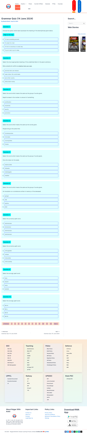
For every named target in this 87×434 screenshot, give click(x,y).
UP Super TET (30, 367)
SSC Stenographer (11, 365)
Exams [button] (23, 4)
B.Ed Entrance (30, 348)
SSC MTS (9, 360)
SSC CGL (9, 348)
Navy (68, 362)
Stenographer (50, 395)
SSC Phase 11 (10, 362)
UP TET (29, 369)
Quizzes (47, 4)
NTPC (28, 383)
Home (17, 4)
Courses (60, 4)
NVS (28, 362)
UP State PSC (70, 378)
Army (68, 351)
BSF (67, 355)
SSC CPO (9, 353)
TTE (28, 390)
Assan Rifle (69, 353)
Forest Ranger (50, 385)
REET (28, 365)
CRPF (68, 360)
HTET (28, 358)
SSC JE (9, 358)
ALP (28, 378)
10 (43, 323)
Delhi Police (49, 351)
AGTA (48, 397)
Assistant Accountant (12, 378)
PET (48, 378)
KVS (28, 360)
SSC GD (9, 355)
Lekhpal (49, 388)
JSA (48, 399)
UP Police (49, 360)
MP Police (49, 355)
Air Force (69, 348)
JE (8, 383)
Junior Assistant (51, 381)
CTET (28, 353)
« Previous (6, 323)
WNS (47, 431)
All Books (17, 8)
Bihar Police (49, 348)
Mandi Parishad (50, 390)
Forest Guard (50, 383)
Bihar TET (29, 351)
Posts (30, 4)
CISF (68, 358)
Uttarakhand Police (51, 362)
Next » (56, 323)
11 (46, 323)
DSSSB (28, 355)
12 (50, 323)
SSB (29, 8)
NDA (68, 365)
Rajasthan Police (51, 358)
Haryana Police (50, 353)
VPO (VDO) (49, 392)
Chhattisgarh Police (51, 365)
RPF (28, 385)
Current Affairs (38, 4)
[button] (25, 3)
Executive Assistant (12, 381)
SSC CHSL (9, 351)
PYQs (53, 4)
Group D (29, 388)
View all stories (82, 34)
